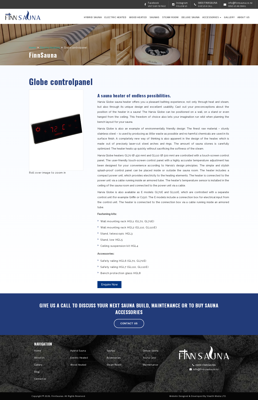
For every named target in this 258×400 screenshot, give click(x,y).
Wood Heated (138, 17)
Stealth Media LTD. (216, 396)
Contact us (129, 323)
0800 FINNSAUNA (205, 365)
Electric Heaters (50, 47)
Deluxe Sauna (190, 17)
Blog (36, 371)
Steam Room (170, 17)
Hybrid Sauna (93, 17)
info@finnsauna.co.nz (206, 369)
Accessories (210, 17)
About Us (39, 357)
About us (243, 17)
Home (32, 47)
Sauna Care (149, 357)
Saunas (154, 17)
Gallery (229, 17)
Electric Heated (115, 17)
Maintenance (150, 364)
